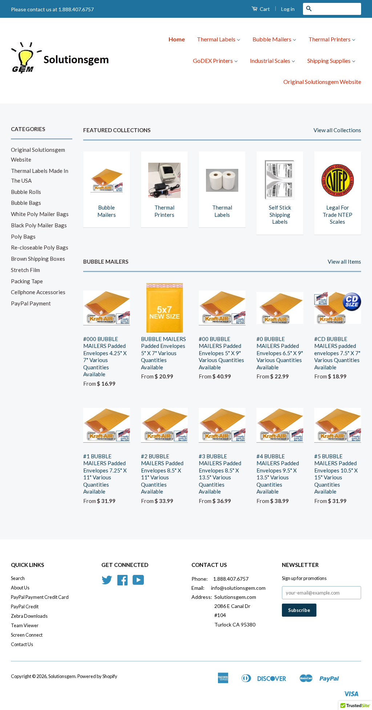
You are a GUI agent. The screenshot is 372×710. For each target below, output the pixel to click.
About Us (20, 588)
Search (18, 578)
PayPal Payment (31, 303)
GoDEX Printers (213, 60)
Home (177, 39)
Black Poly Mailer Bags (39, 225)
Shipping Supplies (329, 60)
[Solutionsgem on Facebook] (122, 582)
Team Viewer (25, 625)
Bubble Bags (26, 202)
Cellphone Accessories (38, 292)
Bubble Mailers (272, 39)
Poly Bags (23, 236)
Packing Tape (27, 281)
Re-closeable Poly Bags (39, 247)
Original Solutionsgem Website (322, 81)
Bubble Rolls (26, 191)
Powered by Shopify (97, 676)
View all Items (344, 261)
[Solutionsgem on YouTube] (138, 582)
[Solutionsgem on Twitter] (106, 582)
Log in (288, 9)
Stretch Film (25, 270)
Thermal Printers (330, 39)
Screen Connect (27, 635)
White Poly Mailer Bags (40, 214)
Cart (264, 9)
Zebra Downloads (29, 616)
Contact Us (22, 644)
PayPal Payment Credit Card (40, 597)
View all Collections (337, 130)
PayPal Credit (25, 606)
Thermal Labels (216, 39)
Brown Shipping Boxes (38, 258)
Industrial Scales (270, 60)
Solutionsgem (62, 676)
